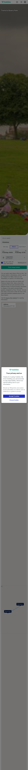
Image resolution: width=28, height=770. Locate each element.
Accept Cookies (14, 396)
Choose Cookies (14, 400)
